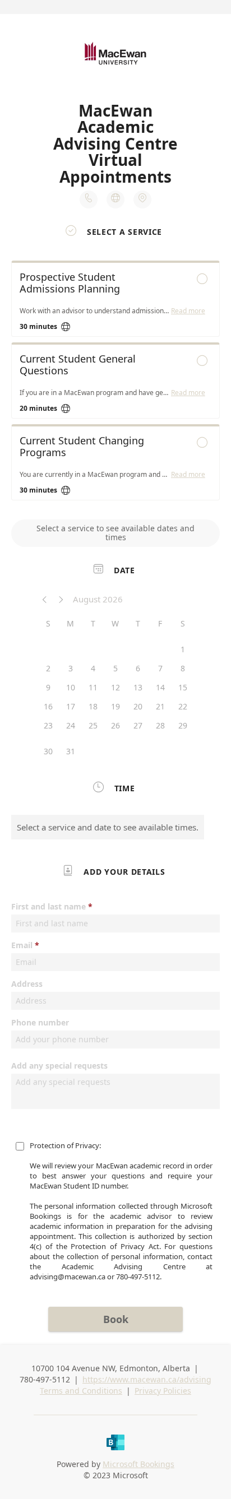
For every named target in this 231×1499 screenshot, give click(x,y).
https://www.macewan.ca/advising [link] (146, 1379)
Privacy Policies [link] (163, 1390)
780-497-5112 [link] (45, 1379)
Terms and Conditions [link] (81, 1390)
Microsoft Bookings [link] (138, 1464)
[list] (115, 383)
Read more (188, 311)
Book (115, 1319)
